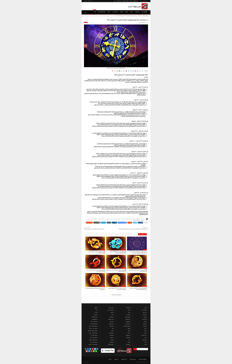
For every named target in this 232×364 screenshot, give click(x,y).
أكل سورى (144, 312)
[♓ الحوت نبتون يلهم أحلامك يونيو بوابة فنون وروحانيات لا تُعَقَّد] (95, 243)
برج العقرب (99, 218)
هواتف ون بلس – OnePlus (92, 344)
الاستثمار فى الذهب (110, 310)
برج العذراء (103, 218)
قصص (145, 344)
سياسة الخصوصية (119, 1)
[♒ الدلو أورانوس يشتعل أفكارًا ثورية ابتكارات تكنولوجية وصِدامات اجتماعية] (116, 243)
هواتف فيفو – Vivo (94, 335)
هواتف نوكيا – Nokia (93, 337)
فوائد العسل (111, 342)
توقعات (146, 220)
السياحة (129, 333)
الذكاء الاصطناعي (94, 317)
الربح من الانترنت (111, 307)
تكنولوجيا (137, 12)
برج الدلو (112, 218)
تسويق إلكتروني (94, 319)
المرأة (108, 12)
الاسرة (129, 310)
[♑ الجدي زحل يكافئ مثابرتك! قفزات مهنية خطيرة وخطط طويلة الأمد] (137, 262)
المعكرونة (144, 323)
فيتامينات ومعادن (110, 344)
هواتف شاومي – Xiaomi (93, 333)
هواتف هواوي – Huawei (93, 340)
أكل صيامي (144, 314)
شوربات (145, 333)
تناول (88, 218)
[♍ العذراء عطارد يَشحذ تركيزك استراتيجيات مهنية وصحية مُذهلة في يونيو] (116, 280)
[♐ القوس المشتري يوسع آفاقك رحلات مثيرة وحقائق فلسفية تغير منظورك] (116, 262)
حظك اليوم (142, 220)
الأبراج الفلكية (138, 218)
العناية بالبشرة (128, 321)
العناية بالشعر (128, 323)
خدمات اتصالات (111, 323)
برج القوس (95, 218)
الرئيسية (143, 12)
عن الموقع (131, 1)
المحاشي (145, 317)
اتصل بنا (115, 1)
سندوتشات (144, 326)
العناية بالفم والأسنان (126, 326)
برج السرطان (107, 218)
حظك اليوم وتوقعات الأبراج (136, 220)
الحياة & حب (115, 12)
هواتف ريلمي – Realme (93, 328)
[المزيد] (95, 11)
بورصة (112, 330)
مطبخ (126, 12)
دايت (129, 340)
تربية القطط (128, 337)
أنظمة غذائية (128, 307)
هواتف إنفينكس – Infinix (93, 326)
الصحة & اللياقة (127, 317)
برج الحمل (119, 218)
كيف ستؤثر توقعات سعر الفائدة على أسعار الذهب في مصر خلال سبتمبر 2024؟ (133, 229)
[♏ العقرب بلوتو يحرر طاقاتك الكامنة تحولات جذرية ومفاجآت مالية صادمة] (95, 262)
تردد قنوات (111, 337)
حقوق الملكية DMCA (125, 1)
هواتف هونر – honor (93, 342)
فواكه (145, 342)
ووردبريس (95, 314)
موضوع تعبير (128, 344)
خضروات (112, 340)
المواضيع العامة (101, 12)
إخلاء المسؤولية (136, 1)
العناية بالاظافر (128, 319)
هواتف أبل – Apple (94, 321)
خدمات (131, 12)
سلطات (145, 330)
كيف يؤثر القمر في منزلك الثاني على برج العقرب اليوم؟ (94, 229)
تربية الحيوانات (128, 335)
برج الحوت (115, 218)
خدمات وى (111, 321)
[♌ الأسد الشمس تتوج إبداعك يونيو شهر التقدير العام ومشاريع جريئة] (95, 280)
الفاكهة (130, 218)
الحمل (129, 312)
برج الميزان (91, 218)
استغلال (142, 218)
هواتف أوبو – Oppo (94, 323)
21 (144, 218)
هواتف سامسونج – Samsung (92, 330)
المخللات (145, 321)
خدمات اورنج (111, 317)
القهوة (129, 328)
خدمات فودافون (110, 319)
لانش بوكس (144, 340)
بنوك (112, 328)
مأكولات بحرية (144, 310)
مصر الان (85, 362)
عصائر (145, 337)
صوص (145, 328)
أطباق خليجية (144, 319)
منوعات (122, 12)
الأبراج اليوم (85, 22)
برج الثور (127, 218)
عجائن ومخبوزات (143, 335)
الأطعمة (133, 218)
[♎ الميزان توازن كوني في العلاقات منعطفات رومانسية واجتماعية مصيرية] (137, 280)
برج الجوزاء (123, 218)
